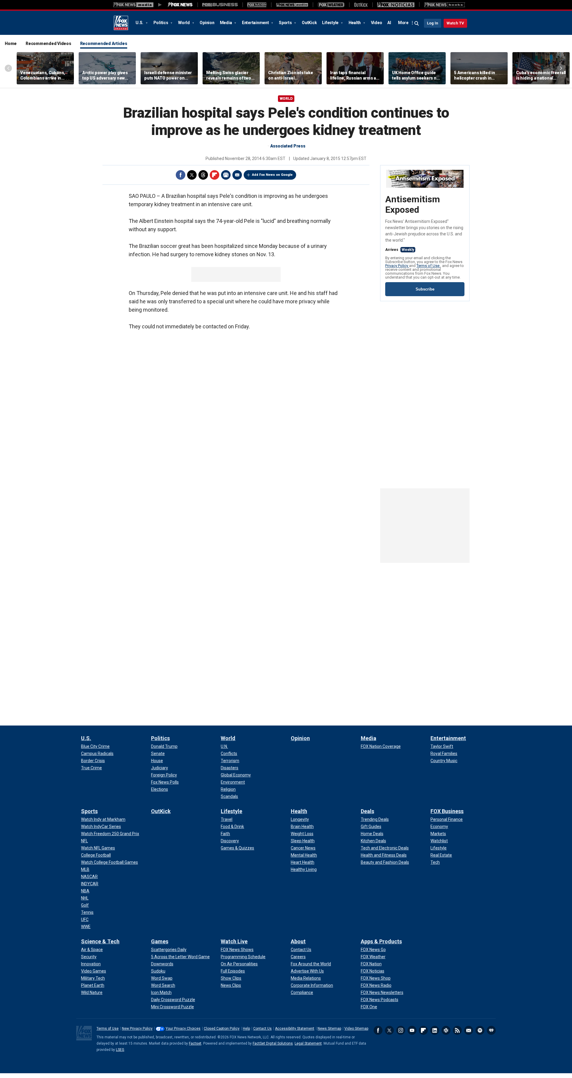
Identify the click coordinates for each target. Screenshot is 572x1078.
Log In (432, 23)
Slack (446, 1030)
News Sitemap (329, 1028)
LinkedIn (434, 1030)
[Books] (444, 4)
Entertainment (256, 22)
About (298, 941)
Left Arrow (8, 68)
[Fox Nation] (256, 4)
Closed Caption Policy (222, 1028)
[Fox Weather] (331, 4)
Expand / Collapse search (417, 23)
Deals (367, 811)
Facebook (180, 175)
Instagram (400, 1030)
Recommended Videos (48, 43)
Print (226, 175)
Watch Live (234, 941)
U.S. (140, 22)
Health (355, 22)
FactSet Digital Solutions (273, 1043)
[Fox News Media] (180, 4)
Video (376, 22)
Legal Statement (308, 1043)
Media (226, 22)
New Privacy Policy (137, 1028)
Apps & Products (381, 941)
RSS (457, 1030)
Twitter (192, 175)
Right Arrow (561, 68)
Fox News (121, 23)
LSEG (120, 1050)
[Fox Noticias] (395, 4)
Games (159, 941)
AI (389, 22)
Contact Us (262, 1028)
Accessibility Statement (294, 1028)
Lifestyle (330, 22)
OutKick (309, 22)
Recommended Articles (103, 43)
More (403, 22)
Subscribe (425, 289)
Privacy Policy (397, 265)
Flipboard (214, 175)
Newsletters (468, 1030)
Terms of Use (428, 265)
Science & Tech (100, 941)
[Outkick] (361, 5)
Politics (161, 22)
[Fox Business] (220, 5)
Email (237, 175)
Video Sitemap (356, 1028)
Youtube (412, 1030)
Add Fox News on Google (272, 175)
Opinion (207, 22)
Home (11, 43)
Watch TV (455, 23)
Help (246, 1028)
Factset (195, 1043)
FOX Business (447, 811)
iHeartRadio (491, 1030)
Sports (286, 22)
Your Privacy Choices (183, 1028)
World (184, 22)
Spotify (479, 1030)
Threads (203, 175)
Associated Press (287, 146)
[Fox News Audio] (292, 5)
